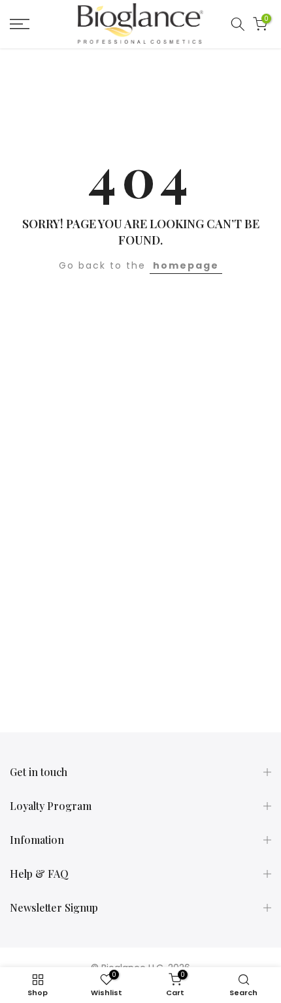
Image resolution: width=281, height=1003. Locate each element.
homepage (186, 265)
